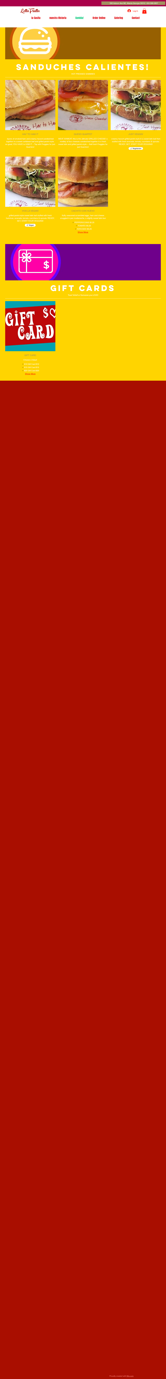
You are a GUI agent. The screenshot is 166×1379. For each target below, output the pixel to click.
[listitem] (83, 222)
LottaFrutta (30, 11)
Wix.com (130, 1376)
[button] (144, 11)
